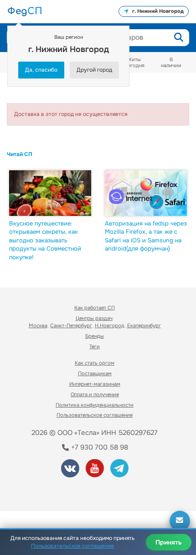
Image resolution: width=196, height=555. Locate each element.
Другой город (94, 69)
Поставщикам (95, 373)
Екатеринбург (144, 325)
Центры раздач (94, 318)
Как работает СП (94, 307)
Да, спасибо (41, 69)
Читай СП (19, 154)
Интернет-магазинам (94, 384)
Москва (38, 325)
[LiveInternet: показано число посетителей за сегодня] (41, 491)
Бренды (94, 336)
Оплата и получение (95, 394)
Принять (168, 542)
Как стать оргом (94, 363)
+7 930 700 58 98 (98, 447)
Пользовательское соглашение (95, 415)
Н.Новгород (109, 325)
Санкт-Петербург (71, 325)
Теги (94, 346)
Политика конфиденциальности (95, 405)
